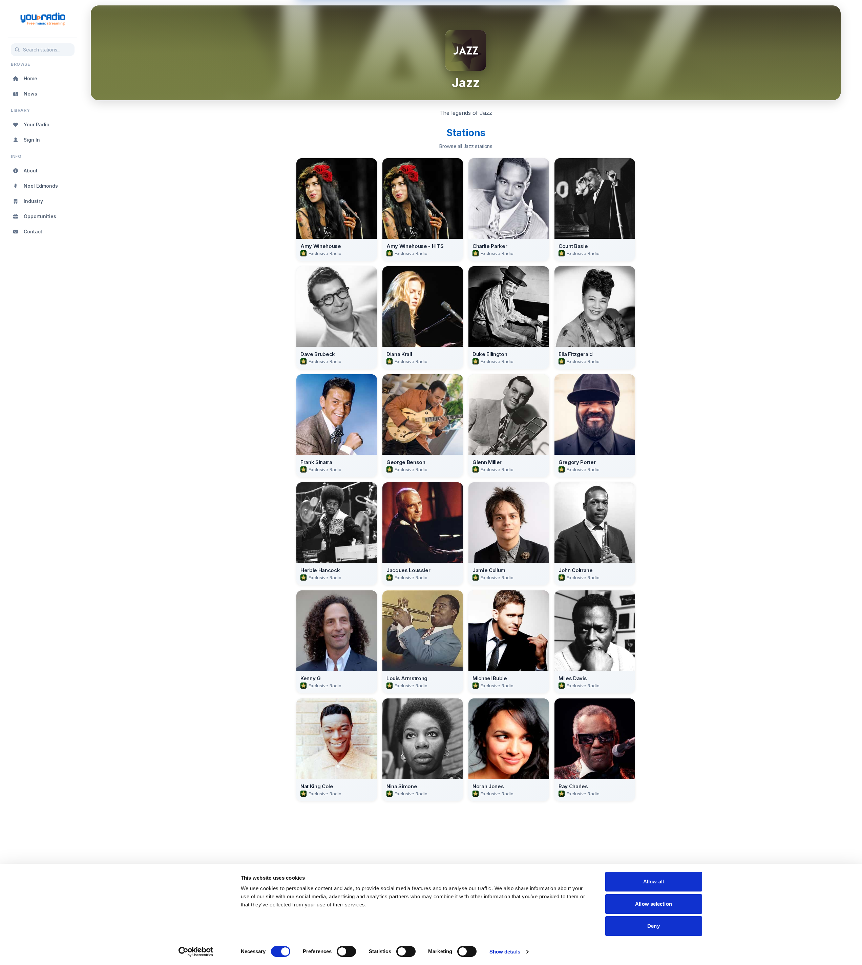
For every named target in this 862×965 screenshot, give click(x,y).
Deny (653, 926)
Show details (504, 951)
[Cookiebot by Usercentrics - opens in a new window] (195, 952)
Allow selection (653, 904)
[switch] (346, 951)
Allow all (653, 881)
